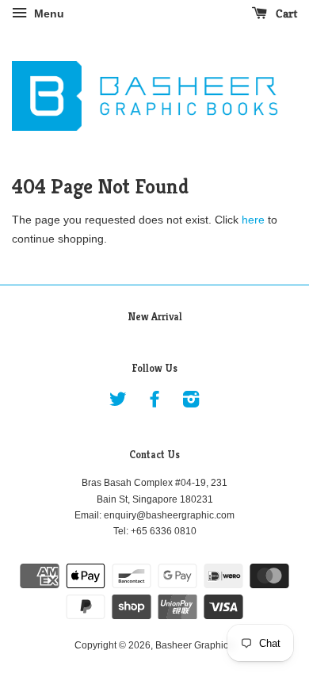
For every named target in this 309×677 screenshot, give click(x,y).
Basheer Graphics (194, 645)
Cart (285, 13)
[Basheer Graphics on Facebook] (154, 402)
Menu (47, 13)
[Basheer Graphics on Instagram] (191, 402)
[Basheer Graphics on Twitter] (118, 402)
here (253, 219)
